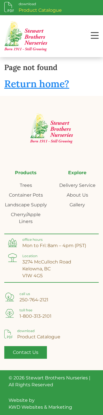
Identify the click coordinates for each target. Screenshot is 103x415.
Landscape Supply (26, 204)
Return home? (36, 83)
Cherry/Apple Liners (26, 218)
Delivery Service (77, 185)
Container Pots (26, 195)
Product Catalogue (38, 337)
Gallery (77, 204)
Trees (26, 185)
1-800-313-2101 (35, 316)
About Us (77, 195)
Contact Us (25, 352)
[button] (95, 36)
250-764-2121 (33, 299)
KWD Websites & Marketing (40, 407)
